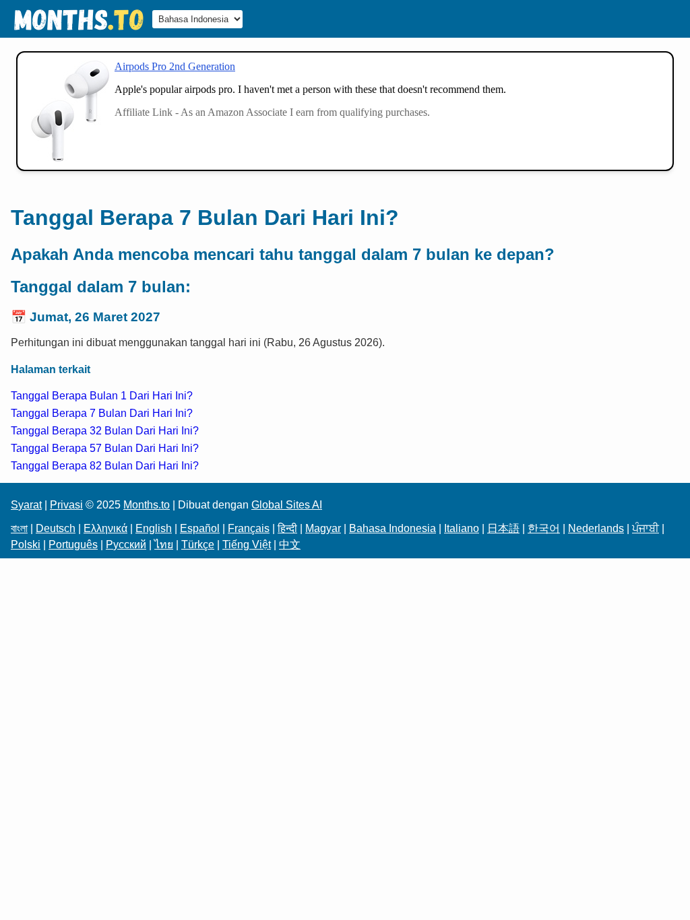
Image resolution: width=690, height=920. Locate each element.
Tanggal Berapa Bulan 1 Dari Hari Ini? (102, 395)
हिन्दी (287, 528)
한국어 (544, 528)
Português (73, 544)
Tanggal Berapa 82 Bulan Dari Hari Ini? (105, 465)
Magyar (323, 528)
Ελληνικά (105, 528)
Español (200, 528)
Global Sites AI (286, 505)
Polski (25, 544)
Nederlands (596, 528)
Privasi (66, 505)
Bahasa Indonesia (392, 528)
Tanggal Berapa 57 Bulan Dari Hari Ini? (105, 448)
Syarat (26, 505)
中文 (290, 544)
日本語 (503, 528)
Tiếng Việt (246, 544)
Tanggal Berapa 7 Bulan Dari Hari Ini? (102, 413)
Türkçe (197, 544)
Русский (126, 544)
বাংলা (19, 528)
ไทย (163, 544)
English (153, 528)
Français (249, 528)
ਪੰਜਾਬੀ (645, 528)
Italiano (461, 528)
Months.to (146, 505)
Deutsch (55, 528)
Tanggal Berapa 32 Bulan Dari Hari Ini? (105, 430)
